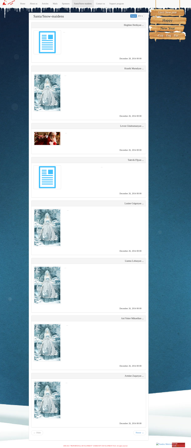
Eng (168, 35)
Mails (55, 4)
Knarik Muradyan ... (134, 68)
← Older (37, 433)
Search (133, 16)
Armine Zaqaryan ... (134, 376)
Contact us (100, 4)
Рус (176, 35)
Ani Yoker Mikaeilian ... (132, 318)
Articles (45, 4)
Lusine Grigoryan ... (134, 203)
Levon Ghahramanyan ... (132, 126)
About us (33, 4)
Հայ (160, 35)
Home (22, 4)
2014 (140, 16)
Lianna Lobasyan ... (134, 261)
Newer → (140, 433)
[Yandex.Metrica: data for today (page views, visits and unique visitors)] (164, 444)
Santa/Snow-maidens (83, 4)
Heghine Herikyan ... (134, 25)
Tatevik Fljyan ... (136, 160)
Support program (116, 4)
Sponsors (66, 4)
